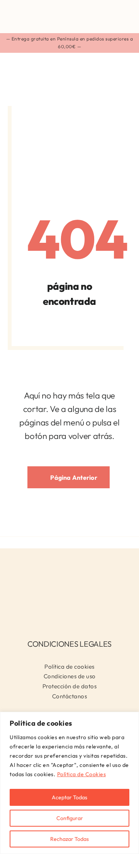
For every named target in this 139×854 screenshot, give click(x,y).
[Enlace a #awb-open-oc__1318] (124, 16)
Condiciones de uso (70, 676)
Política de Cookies (81, 774)
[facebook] (50, 612)
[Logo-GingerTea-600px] (69, 563)
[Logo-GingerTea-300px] (50, 6)
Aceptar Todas (69, 797)
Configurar (69, 818)
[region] (69, 783)
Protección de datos (69, 686)
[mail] (88, 612)
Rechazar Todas (69, 839)
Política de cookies (69, 666)
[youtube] (75, 612)
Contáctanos (69, 696)
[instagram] (63, 612)
